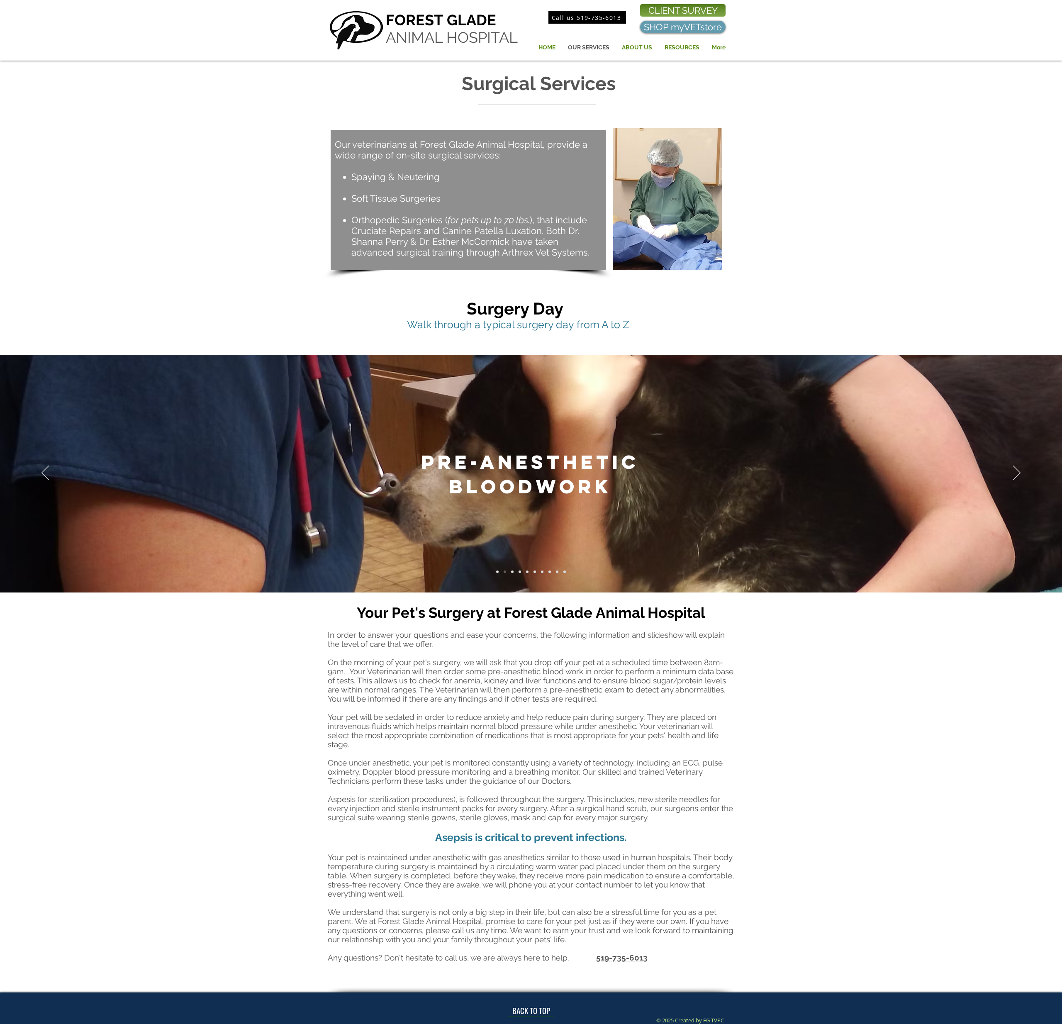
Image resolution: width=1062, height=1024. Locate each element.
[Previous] (45, 473)
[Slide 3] (520, 572)
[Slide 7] (534, 572)
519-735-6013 (622, 957)
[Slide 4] (512, 572)
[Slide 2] (505, 572)
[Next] (1017, 473)
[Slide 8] (542, 572)
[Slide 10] (557, 572)
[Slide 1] (497, 572)
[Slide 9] (549, 572)
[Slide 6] (527, 572)
